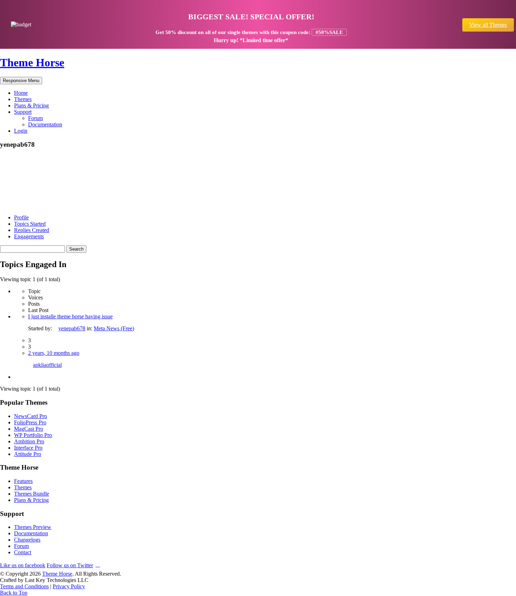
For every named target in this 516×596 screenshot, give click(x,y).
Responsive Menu (21, 80)
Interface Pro (28, 448)
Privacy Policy (69, 586)
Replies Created (31, 230)
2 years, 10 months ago (53, 353)
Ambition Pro (29, 441)
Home (21, 93)
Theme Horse (32, 62)
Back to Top (13, 593)
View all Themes (488, 25)
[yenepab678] (26, 205)
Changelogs (27, 540)
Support (23, 112)
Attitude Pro (27, 454)
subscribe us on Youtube (98, 564)
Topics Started (30, 224)
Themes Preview (32, 527)
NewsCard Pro (30, 416)
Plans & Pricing (31, 105)
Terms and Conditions (24, 586)
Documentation (45, 124)
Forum (35, 118)
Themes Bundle (31, 494)
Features (23, 481)
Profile (21, 217)
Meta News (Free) (114, 328)
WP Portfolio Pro (33, 435)
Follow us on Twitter (70, 565)
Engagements (29, 236)
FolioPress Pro (30, 422)
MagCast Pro (28, 429)
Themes (23, 99)
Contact (22, 552)
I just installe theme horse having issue (70, 316)
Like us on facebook (22, 565)
